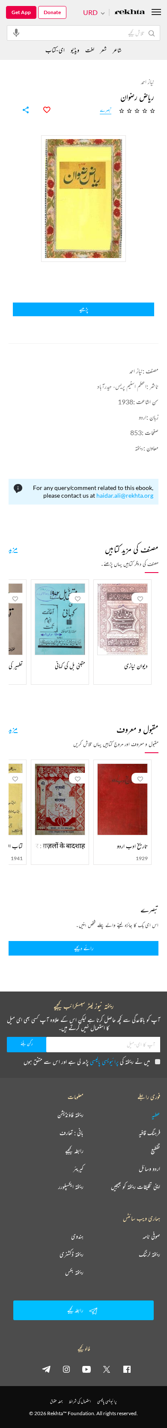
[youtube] (86, 1369)
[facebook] (127, 1369)
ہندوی (77, 1236)
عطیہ (156, 1114)
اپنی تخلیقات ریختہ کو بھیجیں (135, 1186)
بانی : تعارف (72, 1132)
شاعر (117, 50)
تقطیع (155, 1150)
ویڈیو (75, 50)
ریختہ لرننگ (149, 1254)
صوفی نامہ (151, 1236)
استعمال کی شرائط (80, 1401)
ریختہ (139, 448)
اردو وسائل (149, 1168)
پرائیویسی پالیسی (104, 1061)
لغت (89, 50)
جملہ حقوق (56, 1401)
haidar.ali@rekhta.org (124, 495)
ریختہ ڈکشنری (72, 1254)
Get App (21, 12)
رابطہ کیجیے (74, 1150)
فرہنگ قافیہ (149, 1132)
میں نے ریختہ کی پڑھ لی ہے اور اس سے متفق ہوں (87, 1061)
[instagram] (66, 1369)
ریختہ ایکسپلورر (71, 1186)
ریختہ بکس (74, 1272)
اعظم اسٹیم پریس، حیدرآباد (121, 386)
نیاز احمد (136, 371)
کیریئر (78, 1168)
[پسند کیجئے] (42, 110)
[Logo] (129, 13)
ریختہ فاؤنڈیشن (70, 1114)
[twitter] (106, 1369)
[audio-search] (16, 32)
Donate (52, 12)
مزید (13, 548)
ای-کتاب (55, 50)
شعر (103, 50)
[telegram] (46, 1369)
